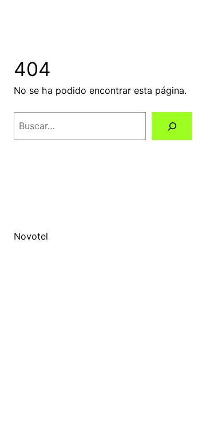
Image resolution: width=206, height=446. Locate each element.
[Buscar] (172, 126)
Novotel (31, 236)
